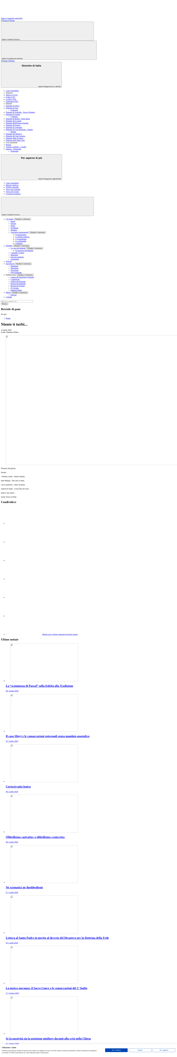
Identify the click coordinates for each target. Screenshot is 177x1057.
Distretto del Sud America (15, 136)
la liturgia (19, 243)
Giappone (14, 110)
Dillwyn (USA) (12, 95)
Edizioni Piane (16, 290)
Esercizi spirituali (17, 257)
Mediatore (14, 266)
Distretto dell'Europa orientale (17, 123)
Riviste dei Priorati (18, 286)
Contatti (9, 297)
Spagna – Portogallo (13, 149)
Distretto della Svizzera (14, 138)
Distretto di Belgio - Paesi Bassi (18, 119)
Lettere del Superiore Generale (22, 277)
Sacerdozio (10, 264)
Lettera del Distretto (18, 282)
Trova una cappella (13, 189)
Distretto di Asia (12, 108)
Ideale (13, 221)
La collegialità (20, 241)
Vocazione (15, 270)
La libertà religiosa (22, 237)
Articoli (9, 261)
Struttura (14, 230)
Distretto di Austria (13, 114)
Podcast (13, 295)
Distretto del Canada (13, 121)
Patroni (13, 224)
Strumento (14, 268)
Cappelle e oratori (17, 253)
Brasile (8, 145)
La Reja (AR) (11, 99)
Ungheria (14, 117)
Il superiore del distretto (24, 251)
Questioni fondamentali (19, 232)
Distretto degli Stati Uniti (15, 140)
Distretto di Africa (12, 106)
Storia (13, 226)
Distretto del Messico (14, 134)
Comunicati (15, 279)
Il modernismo (20, 235)
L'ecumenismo (20, 239)
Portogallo (14, 151)
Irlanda (13, 132)
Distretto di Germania (14, 127)
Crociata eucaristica (13, 194)
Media (8, 292)
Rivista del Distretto (18, 284)
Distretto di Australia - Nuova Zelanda (20, 112)
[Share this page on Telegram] (24, 616)
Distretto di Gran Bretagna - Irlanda (19, 130)
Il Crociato (15, 288)
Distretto (9, 246)
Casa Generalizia (12, 91)
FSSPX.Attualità (12, 187)
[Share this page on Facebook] (24, 542)
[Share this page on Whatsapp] (24, 579)
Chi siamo (9, 219)
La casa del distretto (18, 248)
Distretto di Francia (13, 125)
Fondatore (14, 228)
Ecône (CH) (10, 97)
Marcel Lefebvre (12, 185)
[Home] (4, 20)
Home (8, 318)
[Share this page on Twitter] (24, 523)
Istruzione (14, 255)
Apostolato (15, 259)
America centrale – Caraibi (16, 147)
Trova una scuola (12, 192)
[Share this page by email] (24, 560)
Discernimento (16, 273)
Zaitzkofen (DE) (12, 101)
